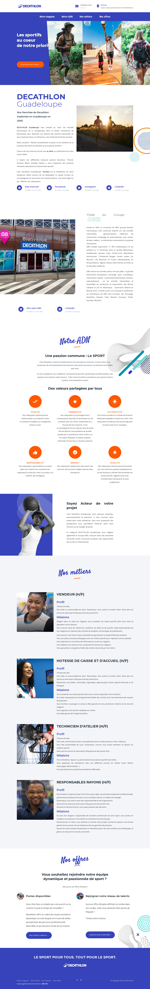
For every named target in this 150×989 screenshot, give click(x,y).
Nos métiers (46, 980)
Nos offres (57, 980)
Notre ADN (35, 980)
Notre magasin (23, 980)
